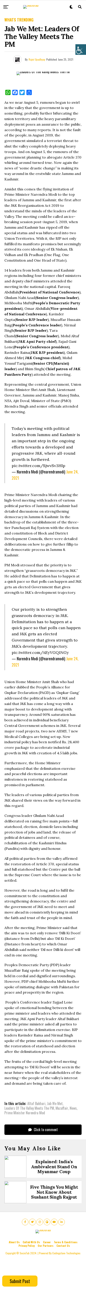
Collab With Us (31, 1242)
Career (47, 1242)
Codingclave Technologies (66, 1253)
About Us (14, 1242)
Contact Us (63, 1245)
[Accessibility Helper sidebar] (80, 49)
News (73, 1108)
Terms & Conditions (65, 1242)
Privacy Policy (27, 1245)
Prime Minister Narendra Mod (24, 1113)
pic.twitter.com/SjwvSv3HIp (38, 465)
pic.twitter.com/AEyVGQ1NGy (40, 652)
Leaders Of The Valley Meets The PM (29, 1108)
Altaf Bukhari (36, 1103)
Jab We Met (55, 1103)
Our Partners (45, 1245)
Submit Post (20, 1281)
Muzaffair (62, 1108)
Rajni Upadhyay (37, 59)
